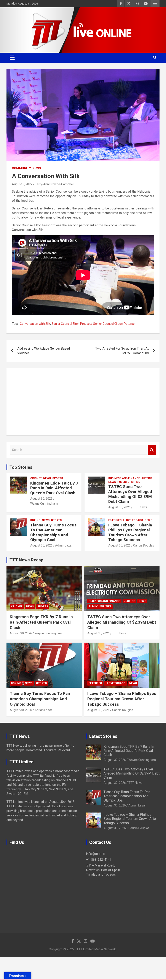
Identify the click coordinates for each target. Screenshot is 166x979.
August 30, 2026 (41, 498)
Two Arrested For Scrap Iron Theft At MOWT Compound (122, 351)
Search (152, 450)
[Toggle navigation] (12, 58)
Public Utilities (128, 481)
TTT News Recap (26, 559)
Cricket (36, 478)
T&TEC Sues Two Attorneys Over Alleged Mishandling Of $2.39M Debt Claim (130, 494)
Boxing (35, 520)
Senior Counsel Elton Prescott (71, 323)
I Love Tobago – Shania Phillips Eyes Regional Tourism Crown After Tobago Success (130, 532)
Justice (146, 478)
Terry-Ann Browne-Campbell (54, 184)
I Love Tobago (133, 520)
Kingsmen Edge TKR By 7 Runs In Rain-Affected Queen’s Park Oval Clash (54, 488)
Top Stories (21, 467)
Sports (57, 478)
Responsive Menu (155, 3)
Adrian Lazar (64, 545)
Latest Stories (103, 736)
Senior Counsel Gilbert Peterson (114, 323)
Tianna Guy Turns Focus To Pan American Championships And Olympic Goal (53, 532)
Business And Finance (124, 478)
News (36, 168)
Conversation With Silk (35, 323)
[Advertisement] (83, 402)
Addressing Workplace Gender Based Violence (43, 351)
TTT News (140, 507)
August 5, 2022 (22, 184)
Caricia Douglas (143, 545)
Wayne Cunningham (44, 503)
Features (114, 520)
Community (21, 168)
